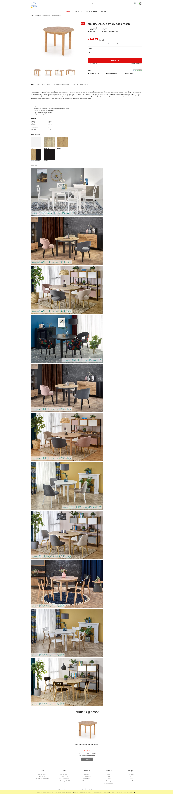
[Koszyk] (140, 3)
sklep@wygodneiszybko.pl (93, 789)
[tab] (34, 84)
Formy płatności (42, 776)
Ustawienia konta (86, 781)
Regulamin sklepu (64, 778)
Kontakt (109, 778)
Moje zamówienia (86, 776)
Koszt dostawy (42, 774)
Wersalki (131, 781)
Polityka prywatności (64, 781)
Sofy (131, 776)
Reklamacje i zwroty (41, 781)
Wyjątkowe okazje (109, 783)
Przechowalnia (86, 778)
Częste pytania (64, 776)
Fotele (131, 778)
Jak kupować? (64, 774)
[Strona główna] (34, 5)
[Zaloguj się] (135, 3)
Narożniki (131, 774)
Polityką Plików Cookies (77, 792)
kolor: (90, 48)
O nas (108, 774)
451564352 (103, 789)
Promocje (108, 781)
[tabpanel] (86, 398)
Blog (109, 776)
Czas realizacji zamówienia (42, 778)
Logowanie (87, 774)
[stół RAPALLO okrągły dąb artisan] (37, 72)
